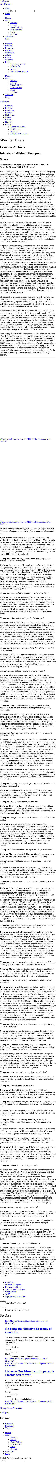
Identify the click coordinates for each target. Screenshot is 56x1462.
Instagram (9, 1426)
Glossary (9, 60)
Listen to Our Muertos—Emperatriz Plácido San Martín (29, 1373)
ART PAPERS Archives (15, 1289)
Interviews (9, 48)
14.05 (7, 1294)
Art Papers (4, 1)
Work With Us (16, 27)
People (13, 25)
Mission (13, 23)
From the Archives (12, 1287)
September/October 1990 (15, 1296)
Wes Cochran (10, 1292)
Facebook (9, 1423)
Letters (8, 57)
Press (12, 32)
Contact (13, 34)
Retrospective (16, 30)
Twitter (8, 1428)
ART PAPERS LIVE (19, 71)
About (7, 20)
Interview (9, 1282)
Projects (8, 46)
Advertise (9, 37)
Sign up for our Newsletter (11, 1408)
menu (7, 13)
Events (8, 62)
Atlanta (8, 55)
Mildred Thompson (13, 1285)
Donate (8, 18)
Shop (7, 39)
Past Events (15, 67)
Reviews (8, 50)
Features (8, 43)
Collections (9, 53)
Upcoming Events (17, 64)
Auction (13, 69)
